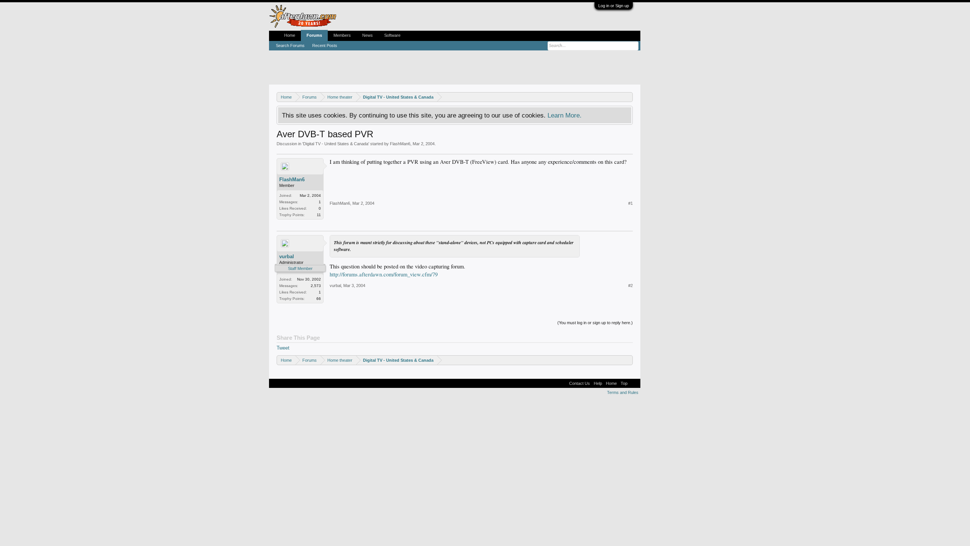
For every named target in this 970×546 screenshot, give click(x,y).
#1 (630, 203)
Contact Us (579, 383)
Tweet (283, 348)
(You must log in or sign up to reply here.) (595, 322)
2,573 (316, 286)
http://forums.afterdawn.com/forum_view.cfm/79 (384, 274)
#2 (630, 285)
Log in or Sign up (613, 5)
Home (289, 35)
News (367, 35)
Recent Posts (324, 45)
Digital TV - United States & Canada (335, 143)
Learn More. (565, 115)
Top (624, 383)
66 (318, 299)
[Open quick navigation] (628, 96)
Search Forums (290, 45)
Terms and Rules (622, 392)
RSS (634, 383)
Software (392, 35)
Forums (314, 35)
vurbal (286, 256)
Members (342, 35)
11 (319, 215)
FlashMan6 (400, 143)
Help (598, 383)
